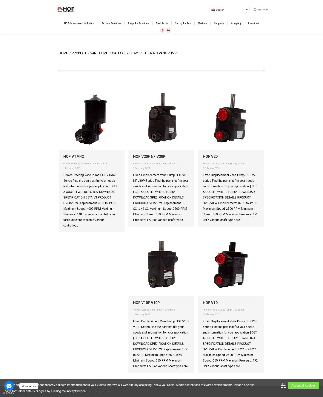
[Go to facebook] (9, 386)
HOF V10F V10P (146, 302)
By (100, 163)
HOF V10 (210, 302)
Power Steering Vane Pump (77, 163)
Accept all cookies (303, 385)
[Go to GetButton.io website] (9, 393)
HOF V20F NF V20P (149, 156)
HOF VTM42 (73, 156)
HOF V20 (210, 156)
